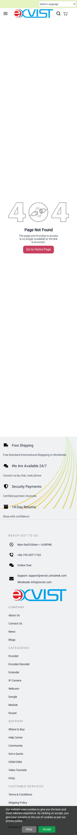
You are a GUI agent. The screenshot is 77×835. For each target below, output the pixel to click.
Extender (13, 672)
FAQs (11, 778)
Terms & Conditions (20, 794)
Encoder (13, 656)
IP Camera (14, 680)
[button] (66, 14)
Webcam (13, 688)
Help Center (15, 737)
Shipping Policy (17, 802)
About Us (14, 615)
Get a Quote (15, 753)
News (11, 631)
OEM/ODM (15, 761)
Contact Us (15, 623)
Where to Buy (16, 729)
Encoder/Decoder (19, 664)
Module (13, 704)
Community (15, 745)
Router (12, 713)
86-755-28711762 (30, 555)
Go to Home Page (38, 249)
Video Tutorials (17, 770)
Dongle (12, 696)
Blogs (11, 639)
